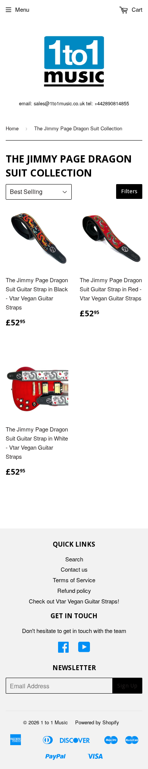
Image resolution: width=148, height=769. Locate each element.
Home (12, 128)
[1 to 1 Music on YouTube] (84, 649)
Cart (136, 9)
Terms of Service (74, 580)
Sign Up (127, 685)
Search (74, 559)
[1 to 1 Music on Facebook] (63, 649)
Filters (129, 191)
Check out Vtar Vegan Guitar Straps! (74, 601)
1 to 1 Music (54, 722)
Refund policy (74, 590)
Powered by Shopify (97, 722)
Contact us (74, 569)
